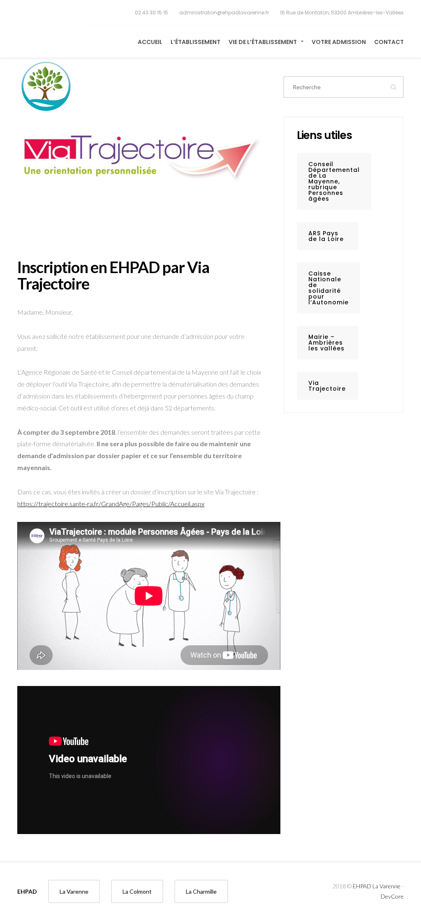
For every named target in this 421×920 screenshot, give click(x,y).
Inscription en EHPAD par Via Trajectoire (113, 275)
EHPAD (27, 891)
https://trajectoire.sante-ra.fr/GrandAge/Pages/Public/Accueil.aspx (110, 504)
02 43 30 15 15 (152, 12)
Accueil (150, 42)
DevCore (392, 896)
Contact (389, 42)
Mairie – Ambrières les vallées (326, 342)
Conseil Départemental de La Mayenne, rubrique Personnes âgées (334, 181)
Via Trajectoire (327, 386)
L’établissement (195, 42)
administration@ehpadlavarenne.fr (224, 12)
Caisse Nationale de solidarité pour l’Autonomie (328, 287)
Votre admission (339, 42)
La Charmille (201, 891)
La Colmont (137, 891)
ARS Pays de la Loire (326, 236)
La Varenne (74, 891)
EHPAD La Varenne (376, 886)
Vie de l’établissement (263, 42)
